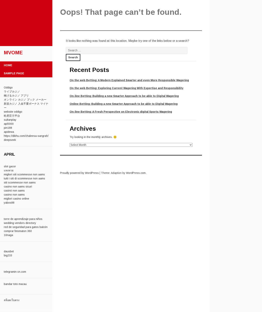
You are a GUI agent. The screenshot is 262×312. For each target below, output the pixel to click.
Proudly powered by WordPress (79, 172)
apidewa (9, 131)
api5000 (9, 123)
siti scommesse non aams (20, 182)
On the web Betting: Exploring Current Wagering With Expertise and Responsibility (126, 88)
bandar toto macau (15, 284)
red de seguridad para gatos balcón (26, 227)
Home (8, 65)
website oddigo (13, 111)
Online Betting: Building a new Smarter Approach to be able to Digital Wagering (124, 103)
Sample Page (14, 73)
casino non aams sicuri (18, 186)
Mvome (13, 52)
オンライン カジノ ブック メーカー (25, 99)
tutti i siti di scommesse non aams (24, 178)
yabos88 (9, 202)
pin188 (8, 127)
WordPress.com (136, 172)
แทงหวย (8, 170)
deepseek (10, 139)
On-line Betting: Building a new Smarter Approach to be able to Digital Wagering (124, 95)
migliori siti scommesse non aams (24, 174)
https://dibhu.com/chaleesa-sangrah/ (26, 135)
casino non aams (14, 194)
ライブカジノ (12, 91)
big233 (8, 255)
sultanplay (10, 119)
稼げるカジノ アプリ (16, 95)
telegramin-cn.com (15, 271)
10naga (8, 235)
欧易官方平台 (12, 115)
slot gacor (10, 166)
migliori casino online (16, 198)
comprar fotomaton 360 (18, 231)
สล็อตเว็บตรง (11, 300)
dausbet (9, 251)
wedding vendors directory (20, 223)
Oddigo (8, 87)
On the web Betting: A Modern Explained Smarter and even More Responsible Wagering (129, 80)
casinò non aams (14, 190)
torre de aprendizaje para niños (23, 218)
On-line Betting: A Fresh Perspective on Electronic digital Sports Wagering (121, 111)
